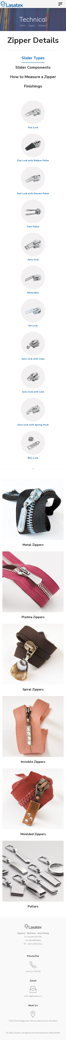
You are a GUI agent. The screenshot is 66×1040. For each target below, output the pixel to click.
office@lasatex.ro (33, 996)
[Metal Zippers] (33, 509)
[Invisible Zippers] (33, 726)
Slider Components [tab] (33, 67)
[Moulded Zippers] (33, 798)
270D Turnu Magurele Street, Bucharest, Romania (33, 1020)
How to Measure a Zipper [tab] (33, 76)
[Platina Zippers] (33, 581)
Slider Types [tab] (33, 58)
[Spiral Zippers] (33, 654)
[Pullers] (33, 871)
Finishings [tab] (33, 86)
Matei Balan (54, 1032)
